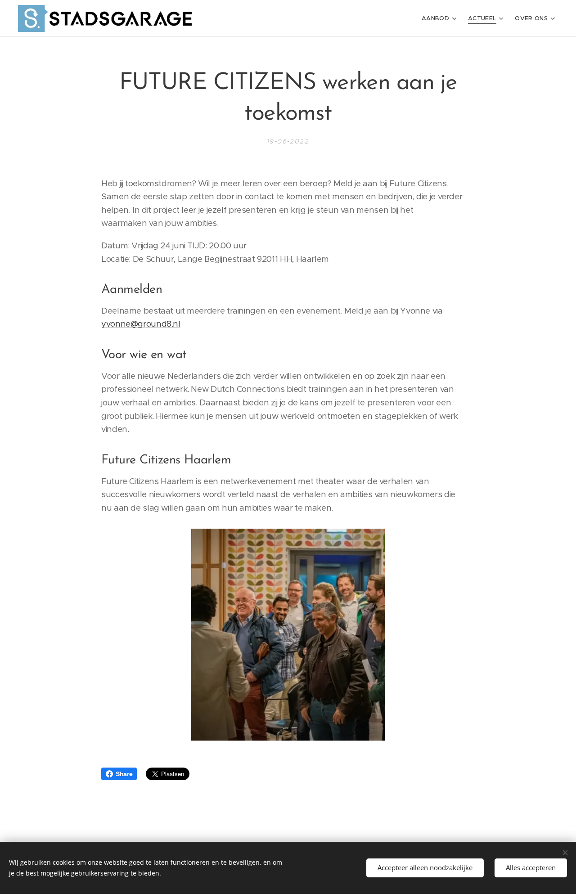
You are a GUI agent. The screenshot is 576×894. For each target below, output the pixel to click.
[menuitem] (440, 18)
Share (124, 773)
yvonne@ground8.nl (140, 324)
